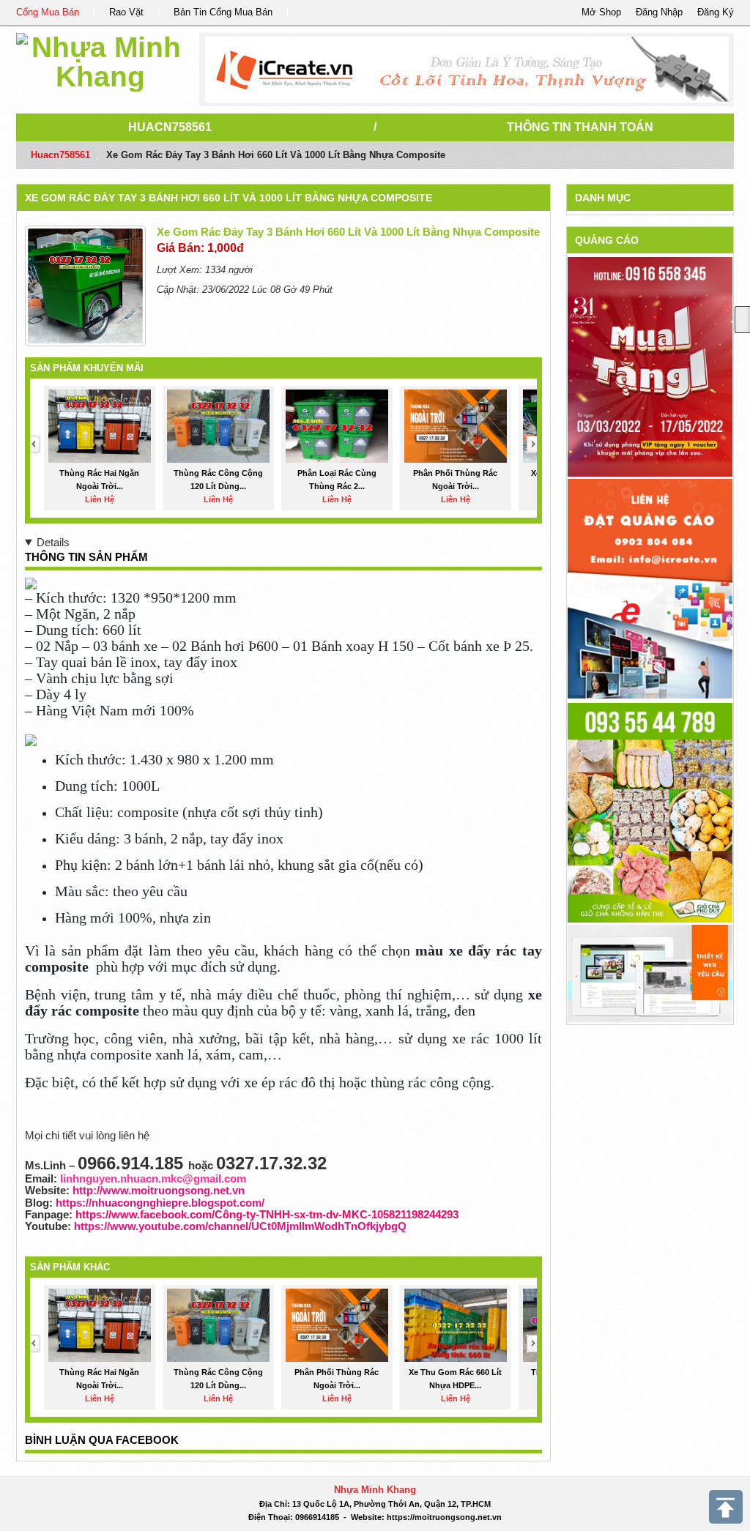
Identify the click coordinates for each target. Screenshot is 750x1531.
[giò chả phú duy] (650, 811)
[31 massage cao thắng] (650, 366)
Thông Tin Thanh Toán (580, 127)
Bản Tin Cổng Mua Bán (223, 12)
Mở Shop (601, 12)
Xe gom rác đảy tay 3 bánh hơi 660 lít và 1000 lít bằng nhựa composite (228, 198)
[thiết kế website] (467, 70)
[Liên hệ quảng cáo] (650, 587)
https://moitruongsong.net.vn (444, 1517)
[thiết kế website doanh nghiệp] (650, 972)
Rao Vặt (126, 12)
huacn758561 (170, 127)
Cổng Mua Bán (47, 12)
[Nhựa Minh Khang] (100, 59)
